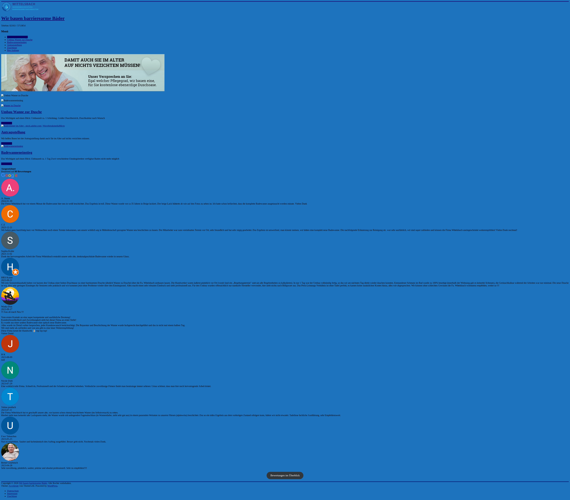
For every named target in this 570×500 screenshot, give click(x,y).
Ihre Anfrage (13, 50)
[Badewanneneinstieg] (285, 146)
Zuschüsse (12, 47)
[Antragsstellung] (285, 126)
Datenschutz (13, 491)
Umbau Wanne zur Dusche (20, 39)
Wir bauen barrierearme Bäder (33, 18)
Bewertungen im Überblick (285, 475)
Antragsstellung (14, 45)
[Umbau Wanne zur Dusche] (285, 105)
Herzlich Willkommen (17, 37)
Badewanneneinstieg (17, 42)
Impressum (12, 493)
